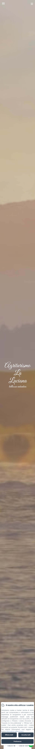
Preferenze (17, 741)
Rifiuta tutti (9, 735)
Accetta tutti (25, 735)
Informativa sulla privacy (14, 731)
